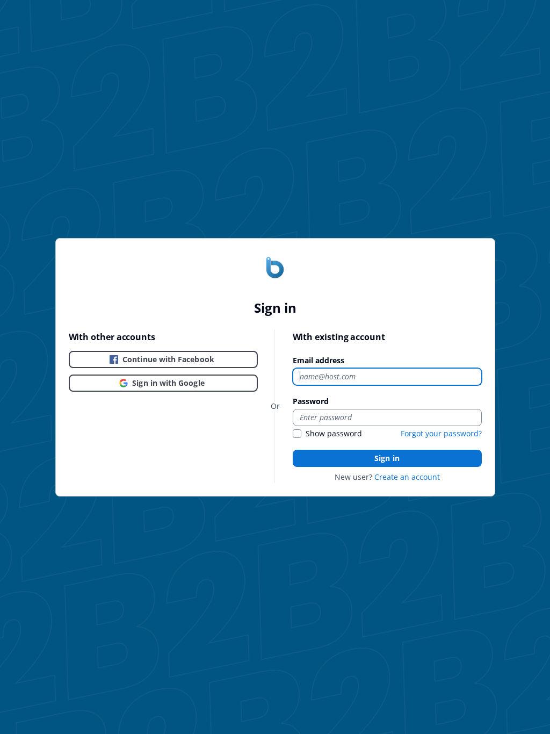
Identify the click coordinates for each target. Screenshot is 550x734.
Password (311, 401)
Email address (318, 360)
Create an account (407, 477)
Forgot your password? (441, 433)
